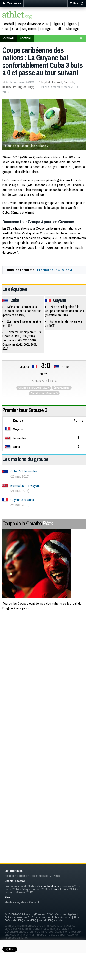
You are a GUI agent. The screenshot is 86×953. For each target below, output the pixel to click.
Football (8, 23)
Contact (34, 902)
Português (19, 87)
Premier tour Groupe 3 (54, 269)
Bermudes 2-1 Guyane (25, 485)
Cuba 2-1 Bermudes (23, 471)
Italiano (7, 87)
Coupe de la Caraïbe (27, 523)
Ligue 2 (71, 23)
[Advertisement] (43, 662)
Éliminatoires (61, 387)
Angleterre (29, 28)
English (46, 82)
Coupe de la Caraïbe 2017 (33, 387)
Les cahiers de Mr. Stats (45, 875)
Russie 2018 (70, 886)
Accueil (8, 38)
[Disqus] (44, 776)
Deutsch (69, 82)
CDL (15, 28)
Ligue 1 (57, 23)
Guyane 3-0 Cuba (22, 499)
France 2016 (68, 889)
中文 (31, 87)
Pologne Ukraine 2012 (19, 892)
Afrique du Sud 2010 (35, 889)
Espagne (46, 28)
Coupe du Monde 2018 (33, 23)
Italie (59, 28)
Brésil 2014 (12, 889)
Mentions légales (15, 902)
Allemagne (73, 28)
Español (57, 82)
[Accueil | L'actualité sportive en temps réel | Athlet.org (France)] (17, 15)
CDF (5, 28)
